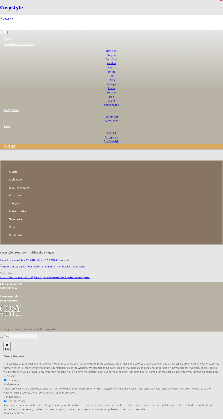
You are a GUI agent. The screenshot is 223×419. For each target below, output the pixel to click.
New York (111, 51)
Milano (111, 100)
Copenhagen (111, 104)
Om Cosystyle (111, 141)
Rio (111, 76)
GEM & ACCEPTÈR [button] (13, 413)
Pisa (111, 96)
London (111, 63)
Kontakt (111, 133)
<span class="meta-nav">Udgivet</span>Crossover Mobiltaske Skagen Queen (45, 277)
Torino (111, 71)
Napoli (111, 67)
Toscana (111, 92)
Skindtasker (111, 117)
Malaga (111, 84)
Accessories (111, 121)
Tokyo (111, 80)
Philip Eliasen (8, 260)
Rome (111, 88)
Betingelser (111, 137)
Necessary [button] (9, 376)
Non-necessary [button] (12, 396)
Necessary (14, 380)
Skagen (111, 55)
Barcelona (111, 59)
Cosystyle (11, 7)
